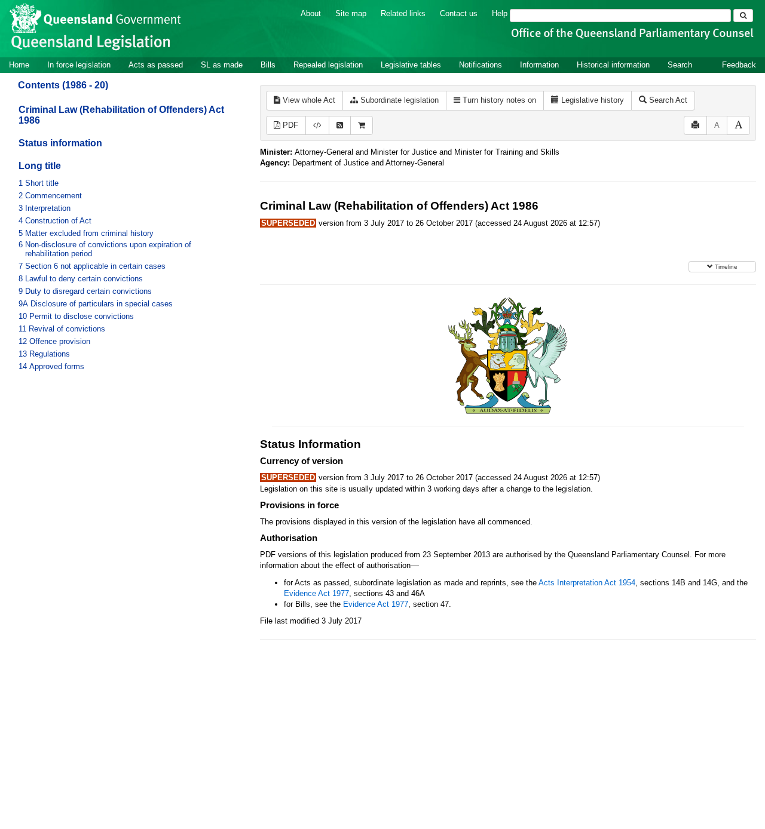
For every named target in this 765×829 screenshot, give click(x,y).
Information (539, 64)
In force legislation (79, 64)
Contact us (459, 13)
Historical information (613, 64)
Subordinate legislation (398, 100)
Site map (350, 13)
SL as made (222, 64)
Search (680, 64)
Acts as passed (155, 64)
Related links (403, 13)
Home (19, 64)
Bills (268, 64)
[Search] (743, 15)
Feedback (739, 64)
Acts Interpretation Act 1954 (586, 582)
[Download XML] (317, 126)
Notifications (480, 64)
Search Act (667, 100)
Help (499, 13)
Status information (60, 143)
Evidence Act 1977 (316, 593)
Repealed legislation (328, 64)
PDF (289, 125)
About (311, 13)
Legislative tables (411, 64)
